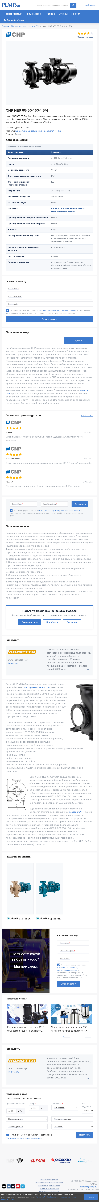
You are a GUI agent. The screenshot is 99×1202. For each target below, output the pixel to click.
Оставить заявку (68, 984)
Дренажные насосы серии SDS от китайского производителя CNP (71, 1029)
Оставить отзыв (85, 37)
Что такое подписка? (49, 1179)
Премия (75, 13)
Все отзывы (87, 415)
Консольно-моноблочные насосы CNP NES (38, 130)
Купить (79, 340)
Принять (91, 1197)
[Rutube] (13, 1188)
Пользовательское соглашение (49, 1182)
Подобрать (52, 622)
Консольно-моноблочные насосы (68, 208)
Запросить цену (30, 622)
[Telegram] (22, 1188)
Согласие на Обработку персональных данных (55, 310)
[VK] (9, 1188)
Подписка (50, 13)
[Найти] (73, 5)
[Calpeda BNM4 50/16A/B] (20, 888)
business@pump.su (88, 1187)
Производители (13, 13)
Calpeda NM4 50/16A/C (55, 919)
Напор (31, 1103)
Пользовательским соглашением (24, 1138)
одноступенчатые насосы (36, 687)
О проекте (43, 1185)
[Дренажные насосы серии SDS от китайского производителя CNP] (71, 1013)
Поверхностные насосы (63, 211)
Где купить (72, 622)
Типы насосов (33, 13)
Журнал (63, 13)
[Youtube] (18, 1188)
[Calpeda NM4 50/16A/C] (49, 888)
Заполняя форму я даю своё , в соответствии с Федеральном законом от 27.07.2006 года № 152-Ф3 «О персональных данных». (47, 513)
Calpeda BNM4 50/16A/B (26, 919)
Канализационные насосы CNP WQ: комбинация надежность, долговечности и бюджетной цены (25, 1029)
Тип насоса (56, 1103)
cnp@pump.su (91, 5)
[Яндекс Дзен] (4, 1188)
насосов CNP (76, 811)
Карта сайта (54, 1185)
